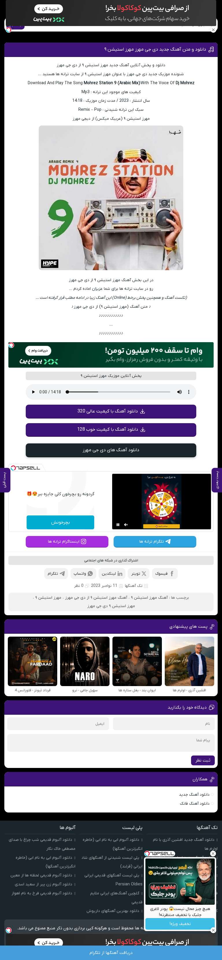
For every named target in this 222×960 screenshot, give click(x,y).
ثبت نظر (202, 760)
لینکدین (109, 573)
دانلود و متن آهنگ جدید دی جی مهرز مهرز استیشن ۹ (155, 49)
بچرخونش (60, 522)
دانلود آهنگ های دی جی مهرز (111, 450)
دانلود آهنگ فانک (195, 803)
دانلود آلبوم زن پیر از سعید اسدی (43, 884)
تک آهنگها (134, 586)
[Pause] (117, 524)
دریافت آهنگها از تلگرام (111, 953)
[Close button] (213, 853)
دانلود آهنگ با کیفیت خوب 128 (107, 429)
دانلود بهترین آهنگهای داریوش (112, 911)
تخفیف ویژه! (180, 924)
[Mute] (126, 524)
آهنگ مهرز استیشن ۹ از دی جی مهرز (96, 597)
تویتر (135, 573)
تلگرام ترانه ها (151, 541)
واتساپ (80, 573)
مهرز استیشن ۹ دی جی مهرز (111, 606)
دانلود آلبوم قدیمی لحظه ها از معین (41, 875)
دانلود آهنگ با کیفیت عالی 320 (107, 411)
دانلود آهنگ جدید (194, 794)
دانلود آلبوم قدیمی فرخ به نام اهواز (42, 893)
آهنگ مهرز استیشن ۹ (149, 597)
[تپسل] (11, 345)
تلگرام (53, 573)
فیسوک (161, 573)
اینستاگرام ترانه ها (63, 541)
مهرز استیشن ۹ (48, 597)
